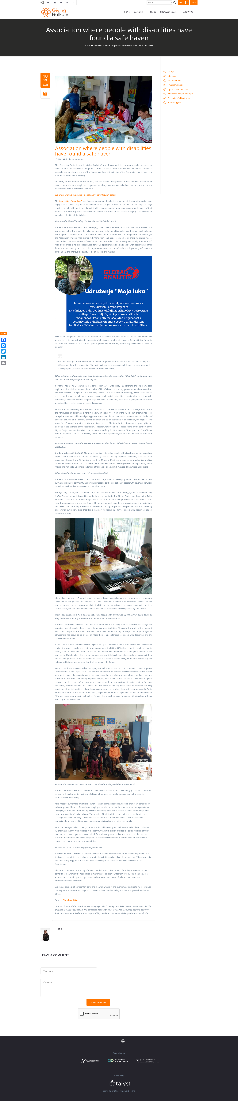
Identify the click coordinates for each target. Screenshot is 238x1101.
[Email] (3, 362)
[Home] (55, 12)
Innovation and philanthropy (180, 93)
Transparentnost (175, 85)
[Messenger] (3, 345)
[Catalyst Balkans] (55, 2)
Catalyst (171, 71)
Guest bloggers (174, 102)
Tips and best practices (178, 89)
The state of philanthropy (179, 98)
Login (194, 2)
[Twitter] (3, 351)
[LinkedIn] (3, 357)
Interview (172, 76)
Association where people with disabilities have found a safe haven (103, 151)
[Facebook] (3, 339)
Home (87, 45)
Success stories (77, 159)
